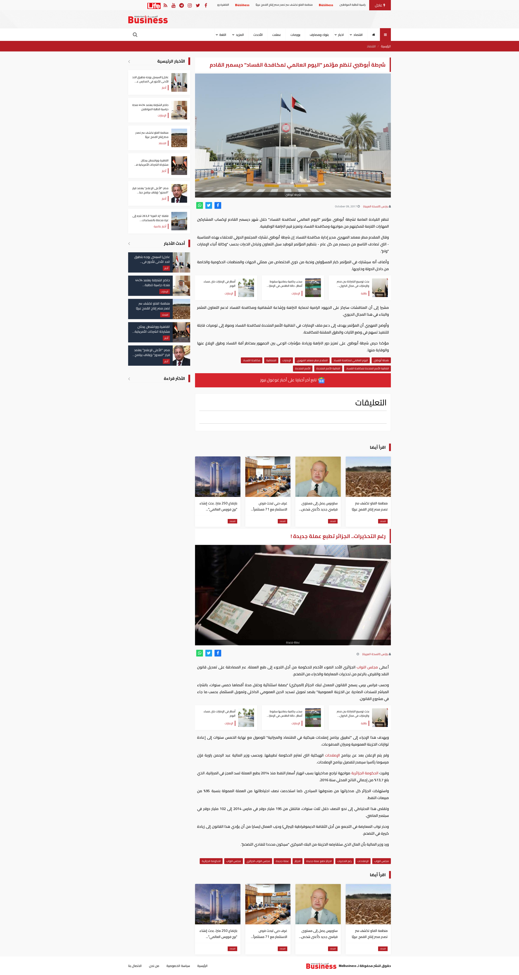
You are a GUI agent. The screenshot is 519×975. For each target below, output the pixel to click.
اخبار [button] (341, 35)
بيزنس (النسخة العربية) (375, 206)
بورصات (295, 35)
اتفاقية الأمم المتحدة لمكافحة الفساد (367, 368)
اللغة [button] (222, 35)
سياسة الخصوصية (178, 966)
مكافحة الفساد (251, 360)
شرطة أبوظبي (381, 360)
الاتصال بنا (135, 966)
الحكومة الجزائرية (364, 773)
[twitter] (208, 205)
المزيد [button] (240, 35)
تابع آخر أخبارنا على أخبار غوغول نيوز (288, 380)
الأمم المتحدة (302, 368)
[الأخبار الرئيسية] (129, 61)
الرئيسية (386, 46)
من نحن (154, 966)
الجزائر (297, 861)
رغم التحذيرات (344, 861)
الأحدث (258, 35)
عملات (276, 35)
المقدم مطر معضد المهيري (312, 360)
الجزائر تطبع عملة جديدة (319, 861)
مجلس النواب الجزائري (258, 861)
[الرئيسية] (374, 34)
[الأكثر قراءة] (129, 379)
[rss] (165, 5)
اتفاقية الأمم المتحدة (328, 368)
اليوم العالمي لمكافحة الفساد (350, 360)
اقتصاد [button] (358, 35)
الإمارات (286, 360)
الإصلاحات (332, 755)
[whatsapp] (199, 205)
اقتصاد (371, 46)
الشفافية (271, 360)
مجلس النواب (367, 667)
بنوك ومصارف (319, 35)
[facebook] (217, 205)
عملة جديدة (282, 861)
